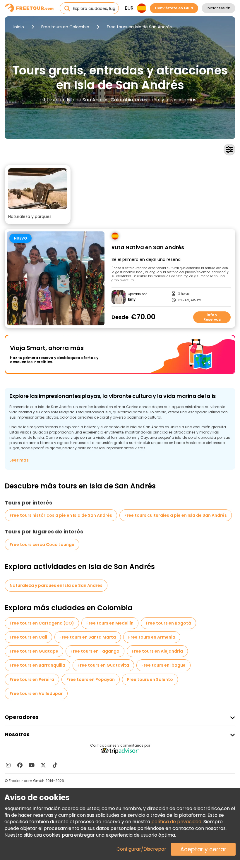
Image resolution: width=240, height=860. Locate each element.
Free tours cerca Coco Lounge (42, 544)
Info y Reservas (212, 317)
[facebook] (19, 765)
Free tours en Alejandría (157, 651)
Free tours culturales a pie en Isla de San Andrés (175, 515)
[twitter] (43, 765)
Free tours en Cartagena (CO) (42, 623)
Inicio (18, 27)
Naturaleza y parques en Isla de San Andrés (56, 585)
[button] (38, 194)
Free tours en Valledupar (36, 693)
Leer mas (19, 460)
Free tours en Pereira (32, 679)
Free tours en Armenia (151, 637)
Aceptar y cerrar (203, 849)
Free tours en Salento (150, 679)
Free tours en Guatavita (103, 665)
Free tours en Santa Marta (87, 637)
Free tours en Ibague (163, 665)
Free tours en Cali (28, 637)
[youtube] (31, 765)
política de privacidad (176, 821)
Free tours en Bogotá (168, 623)
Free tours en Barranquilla (37, 665)
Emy (132, 299)
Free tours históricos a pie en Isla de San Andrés (61, 515)
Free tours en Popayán (90, 679)
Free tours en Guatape (34, 651)
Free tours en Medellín (109, 623)
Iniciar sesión (218, 8)
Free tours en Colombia (65, 27)
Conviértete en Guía (174, 8)
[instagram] (8, 765)
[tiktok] (55, 765)
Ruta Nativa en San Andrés (148, 247)
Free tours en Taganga (95, 651)
